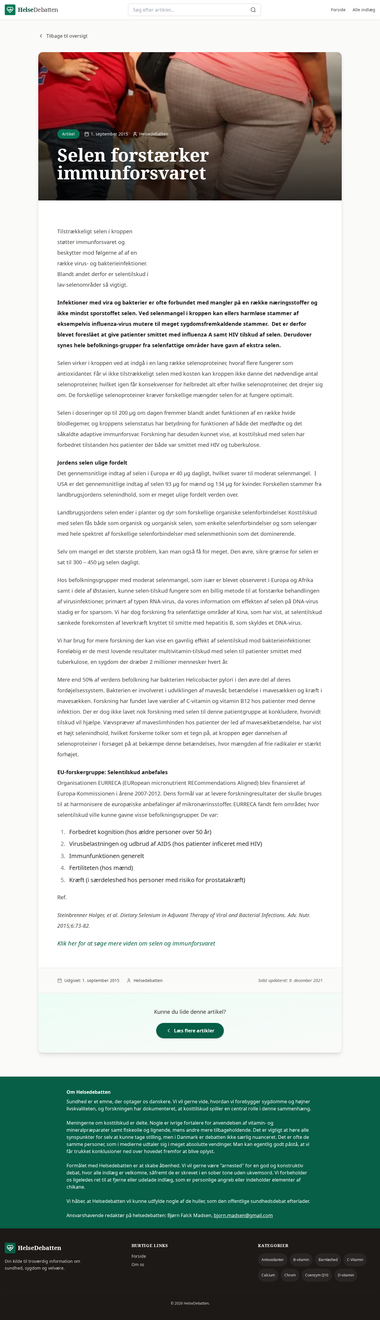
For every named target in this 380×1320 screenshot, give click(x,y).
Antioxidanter (273, 1259)
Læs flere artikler (194, 1030)
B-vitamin (301, 1259)
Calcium (268, 1275)
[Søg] (253, 9)
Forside (338, 9)
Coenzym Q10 (316, 1275)
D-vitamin (346, 1275)
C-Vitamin (355, 1259)
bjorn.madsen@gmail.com (243, 1215)
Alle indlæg (364, 9)
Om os (138, 1264)
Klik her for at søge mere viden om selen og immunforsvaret (136, 943)
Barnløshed (328, 1259)
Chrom (290, 1275)
